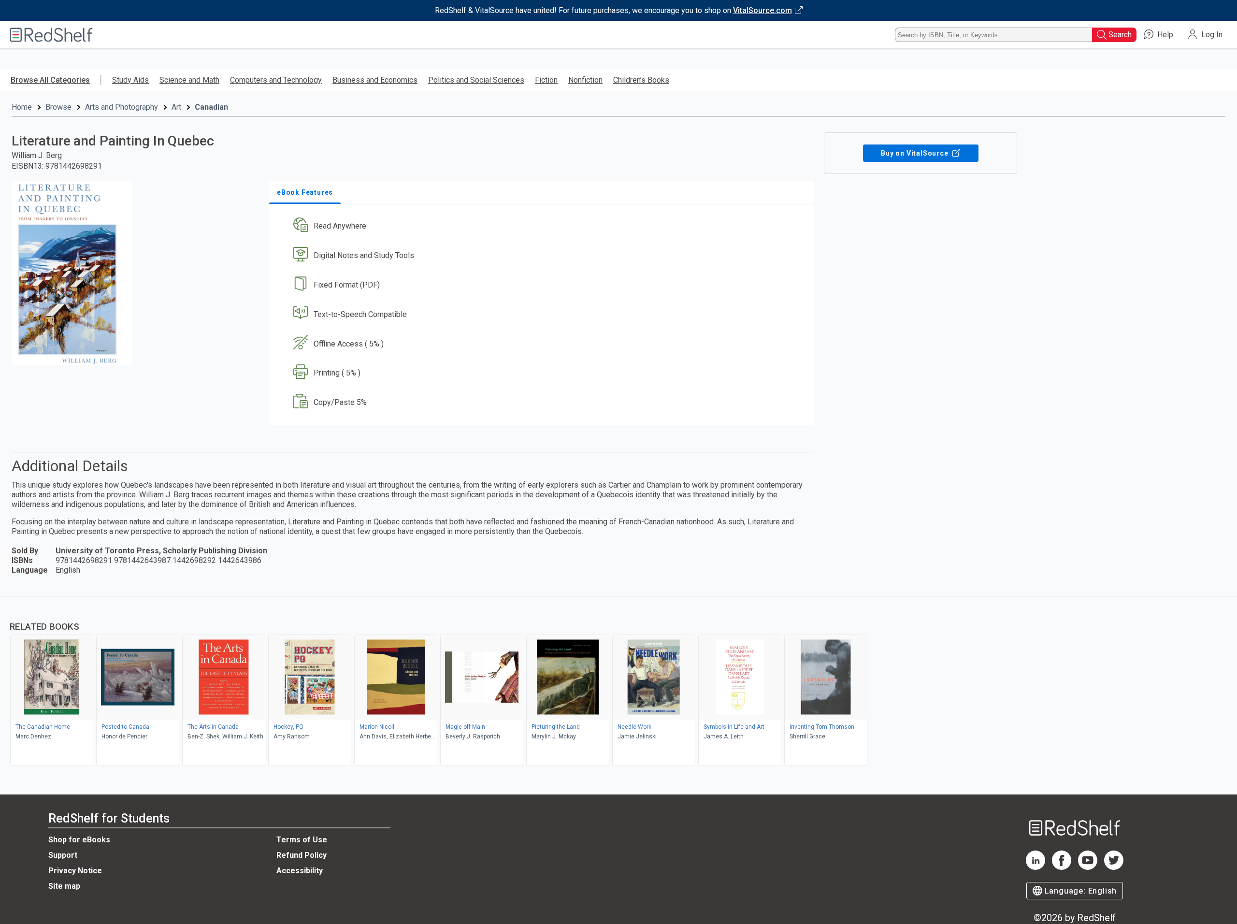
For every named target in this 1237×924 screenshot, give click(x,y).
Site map (64, 886)
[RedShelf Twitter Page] (1113, 867)
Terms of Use (301, 839)
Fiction (546, 80)
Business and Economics (374, 80)
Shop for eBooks (79, 839)
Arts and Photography (121, 107)
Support (62, 855)
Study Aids (130, 80)
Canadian (211, 107)
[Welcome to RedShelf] (51, 34)
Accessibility (299, 870)
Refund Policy (301, 855)
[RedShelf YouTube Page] (1087, 867)
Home (22, 107)
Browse (58, 107)
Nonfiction (585, 80)
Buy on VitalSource (915, 153)
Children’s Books (641, 80)
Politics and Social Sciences (476, 80)
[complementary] (618, 682)
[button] (544, 226)
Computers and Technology (276, 80)
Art (176, 107)
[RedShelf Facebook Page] (1061, 867)
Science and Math (189, 80)
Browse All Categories (50, 80)
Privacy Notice (75, 870)
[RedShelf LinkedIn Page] (1035, 867)
